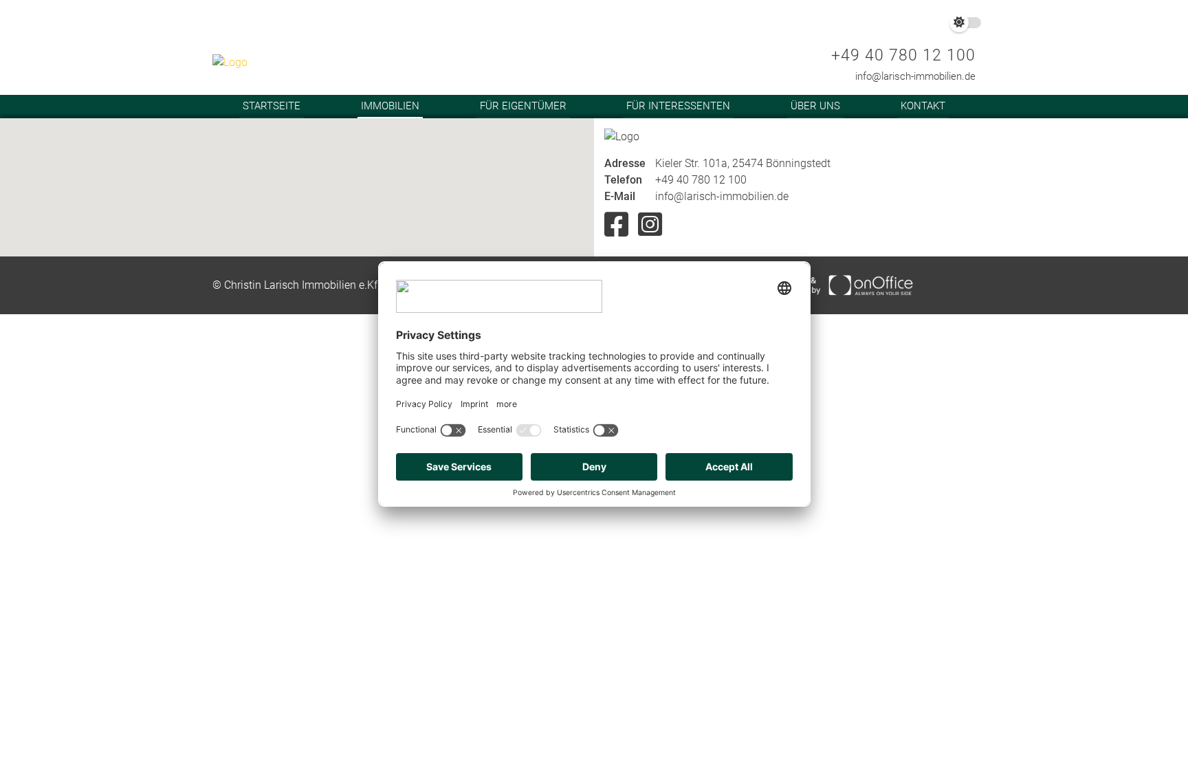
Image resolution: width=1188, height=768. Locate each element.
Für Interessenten (678, 106)
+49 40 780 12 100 (903, 55)
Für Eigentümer (523, 106)
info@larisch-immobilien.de (915, 76)
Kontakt (923, 106)
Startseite (271, 106)
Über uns (815, 106)
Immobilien (390, 106)
